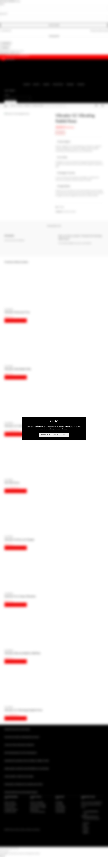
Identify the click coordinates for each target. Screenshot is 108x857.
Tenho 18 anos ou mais (50, 435)
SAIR (65, 435)
